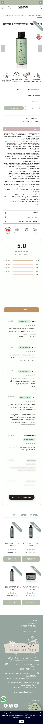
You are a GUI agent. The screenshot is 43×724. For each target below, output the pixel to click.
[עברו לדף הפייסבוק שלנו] (6, 706)
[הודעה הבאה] (2, 2)
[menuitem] (21, 693)
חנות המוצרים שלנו (30, 631)
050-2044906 (26, 685)
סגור (21, 721)
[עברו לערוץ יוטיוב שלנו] (11, 706)
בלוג (35, 628)
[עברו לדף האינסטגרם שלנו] (16, 706)
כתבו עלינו (33, 623)
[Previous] (3, 48)
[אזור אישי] (9, 7)
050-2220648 (31, 676)
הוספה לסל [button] (31, 559)
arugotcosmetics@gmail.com (25, 692)
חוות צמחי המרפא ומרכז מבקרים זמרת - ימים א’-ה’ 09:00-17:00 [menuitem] (20, 666)
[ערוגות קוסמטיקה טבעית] (23, 8)
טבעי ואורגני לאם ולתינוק (27, 15)
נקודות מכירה (34, 703)
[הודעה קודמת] (40, 2)
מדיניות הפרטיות (18, 717)
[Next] (40, 48)
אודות (35, 620)
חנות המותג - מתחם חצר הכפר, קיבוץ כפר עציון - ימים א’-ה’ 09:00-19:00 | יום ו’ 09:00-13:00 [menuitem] (20, 676)
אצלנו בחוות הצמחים (29, 626)
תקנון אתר (35, 700)
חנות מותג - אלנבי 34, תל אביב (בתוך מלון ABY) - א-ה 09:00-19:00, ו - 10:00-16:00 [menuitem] (22, 685)
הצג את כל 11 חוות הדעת (21, 497)
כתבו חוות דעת (22, 309)
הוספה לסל (14, 108)
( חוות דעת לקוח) (23, 89)
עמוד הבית (39, 15)
